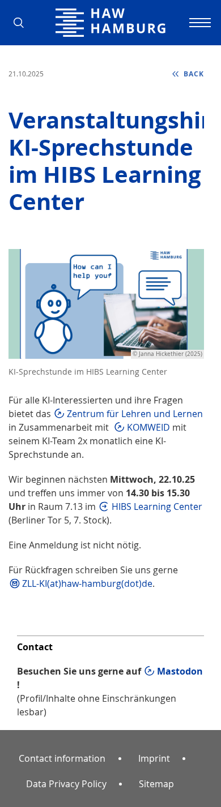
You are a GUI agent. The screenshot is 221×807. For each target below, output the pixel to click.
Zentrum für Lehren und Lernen (135, 413)
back (192, 74)
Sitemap (156, 784)
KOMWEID (148, 427)
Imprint (154, 758)
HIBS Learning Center (157, 506)
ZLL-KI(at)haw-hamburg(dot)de (87, 583)
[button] (22, 22)
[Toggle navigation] (198, 22)
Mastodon (180, 671)
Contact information (62, 758)
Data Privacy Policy (66, 784)
